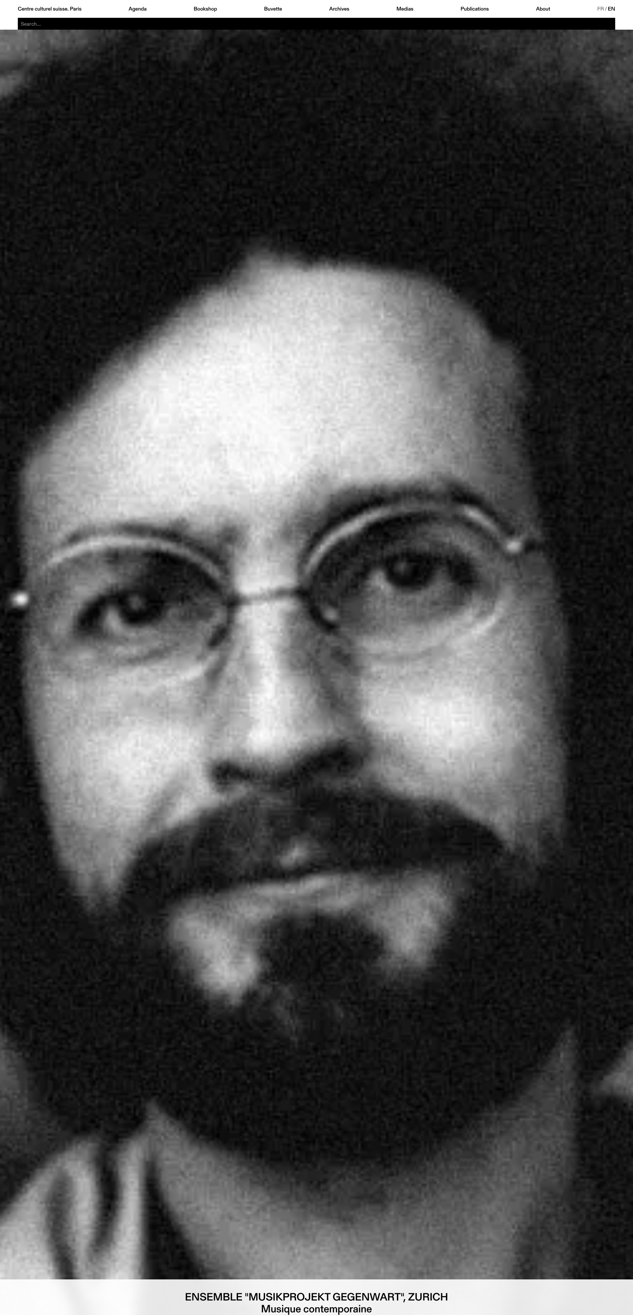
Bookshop (205, 9)
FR (600, 9)
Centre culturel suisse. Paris (49, 9)
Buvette (273, 9)
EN (611, 9)
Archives (339, 9)
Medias (404, 9)
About (543, 9)
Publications (475, 9)
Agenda (138, 9)
